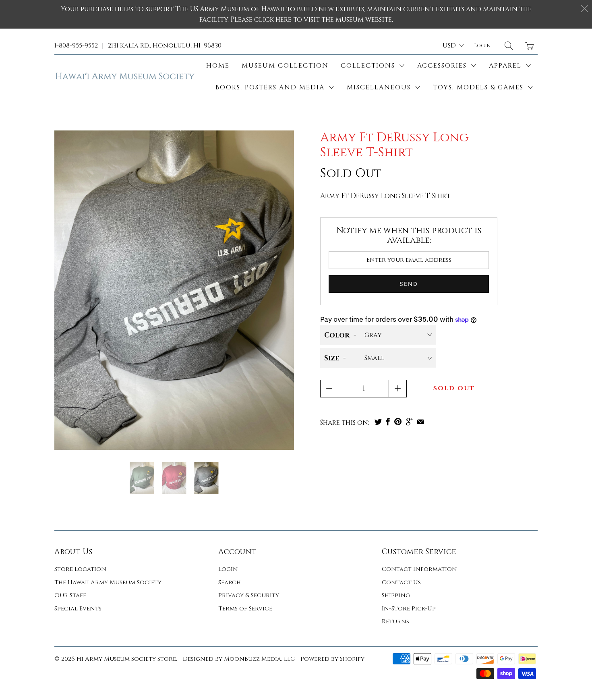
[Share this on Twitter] (378, 421)
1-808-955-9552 (76, 45)
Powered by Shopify (332, 659)
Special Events (77, 608)
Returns (395, 621)
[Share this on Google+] (409, 421)
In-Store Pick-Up (409, 608)
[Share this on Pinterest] (398, 421)
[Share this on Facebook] (388, 421)
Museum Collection (285, 65)
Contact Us (401, 582)
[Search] (509, 45)
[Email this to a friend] (420, 421)
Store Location (80, 569)
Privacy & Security (248, 595)
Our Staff (70, 595)
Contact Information (419, 569)
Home (218, 65)
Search (229, 582)
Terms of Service (245, 608)
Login (228, 569)
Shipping (396, 595)
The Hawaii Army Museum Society (107, 582)
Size (331, 358)
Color (337, 335)
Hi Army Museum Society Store (126, 659)
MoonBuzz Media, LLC (259, 659)
